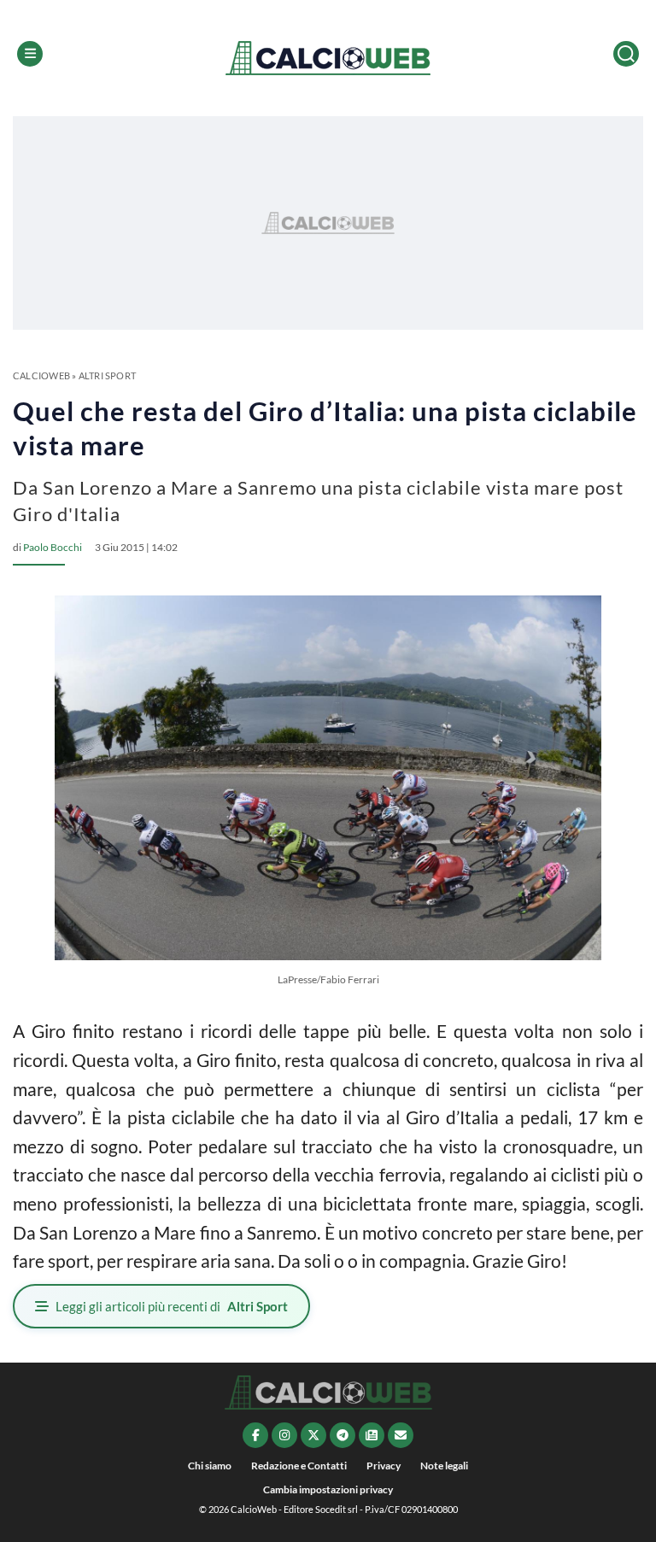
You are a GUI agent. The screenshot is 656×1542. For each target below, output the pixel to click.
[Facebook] (255, 1435)
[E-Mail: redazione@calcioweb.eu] (400, 1435)
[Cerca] (626, 54)
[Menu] (30, 54)
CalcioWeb (41, 375)
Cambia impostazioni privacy (328, 1489)
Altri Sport (107, 375)
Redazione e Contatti (299, 1465)
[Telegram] (342, 1435)
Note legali (444, 1465)
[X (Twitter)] (313, 1435)
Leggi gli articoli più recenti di (172, 1306)
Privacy (383, 1465)
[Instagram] (284, 1435)
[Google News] (371, 1435)
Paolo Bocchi (52, 547)
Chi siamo (209, 1465)
